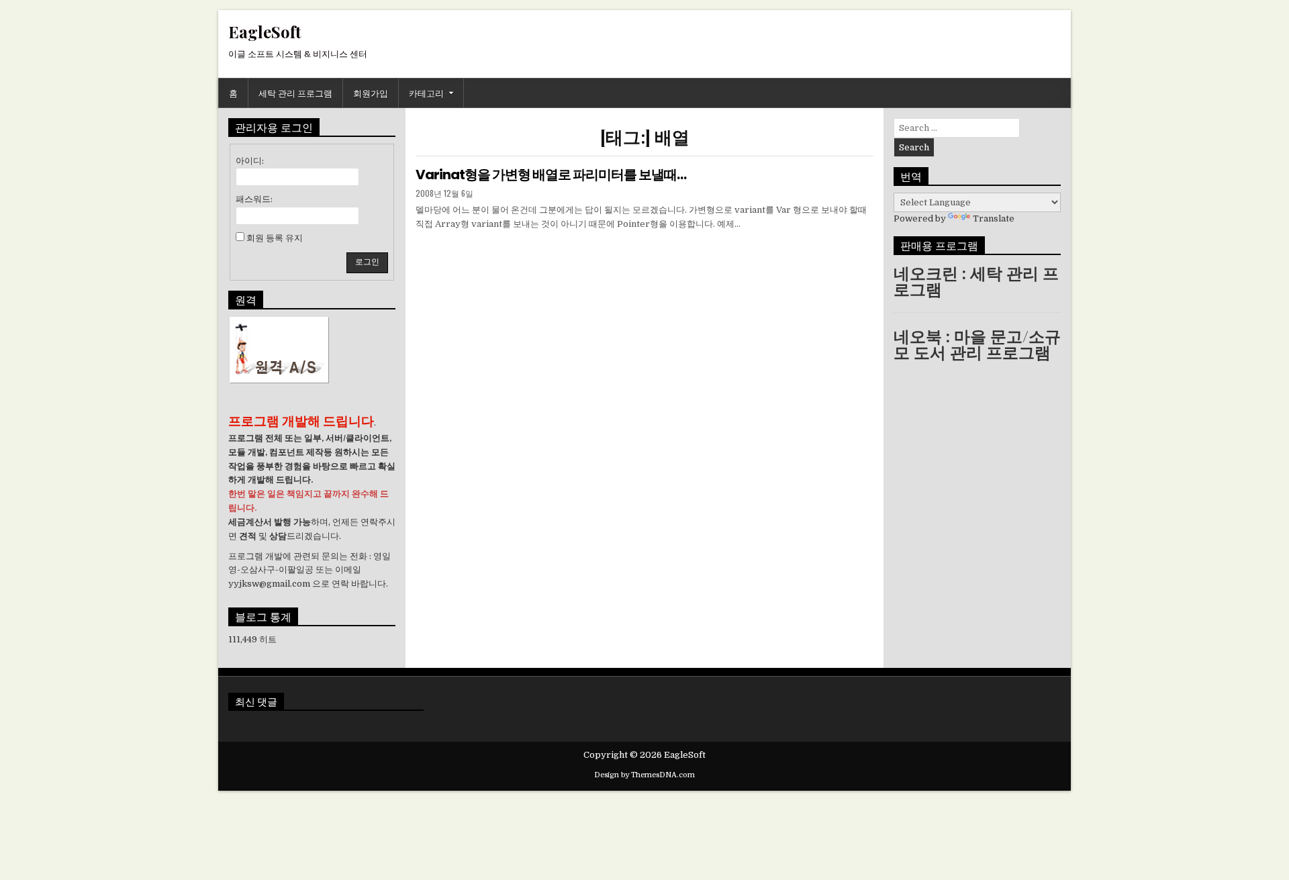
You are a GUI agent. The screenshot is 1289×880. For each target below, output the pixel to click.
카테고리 (426, 92)
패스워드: (254, 199)
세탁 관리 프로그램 (295, 92)
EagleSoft (264, 31)
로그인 (367, 261)
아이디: (250, 161)
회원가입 (370, 92)
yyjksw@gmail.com (269, 584)
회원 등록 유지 (274, 238)
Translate (993, 218)
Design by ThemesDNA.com (644, 775)
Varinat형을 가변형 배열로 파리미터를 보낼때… (551, 174)
